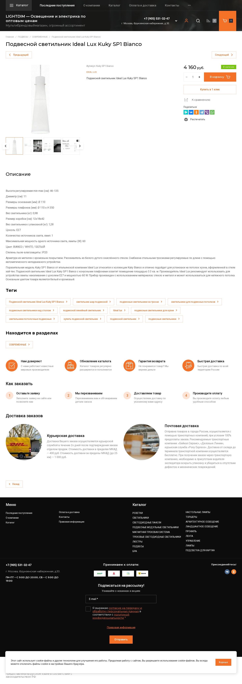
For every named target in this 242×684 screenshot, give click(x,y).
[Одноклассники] (196, 112)
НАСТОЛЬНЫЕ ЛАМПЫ (198, 512)
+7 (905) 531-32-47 (157, 18)
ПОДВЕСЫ (23, 37)
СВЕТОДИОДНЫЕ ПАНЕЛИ (147, 522)
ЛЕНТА (189, 536)
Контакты (172, 5)
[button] (176, 21)
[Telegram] (201, 112)
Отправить (121, 639)
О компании (91, 5)
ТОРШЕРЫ (191, 517)
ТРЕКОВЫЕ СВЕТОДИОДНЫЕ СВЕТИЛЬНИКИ (157, 537)
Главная (10, 37)
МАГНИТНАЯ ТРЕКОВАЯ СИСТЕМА (151, 532)
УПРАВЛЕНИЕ (193, 541)
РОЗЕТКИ (138, 513)
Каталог (114, 5)
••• (189, 5)
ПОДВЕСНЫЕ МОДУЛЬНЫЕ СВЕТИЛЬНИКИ (156, 527)
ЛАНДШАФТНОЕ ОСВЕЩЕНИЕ (202, 526)
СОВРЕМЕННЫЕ (40, 37)
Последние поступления (57, 5)
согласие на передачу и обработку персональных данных (117, 609)
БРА (135, 551)
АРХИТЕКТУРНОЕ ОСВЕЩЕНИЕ (202, 522)
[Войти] (186, 20)
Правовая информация (71, 522)
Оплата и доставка (142, 5)
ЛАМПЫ (190, 545)
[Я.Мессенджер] (186, 112)
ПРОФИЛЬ (191, 531)
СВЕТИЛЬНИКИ (141, 518)
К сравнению (201, 99)
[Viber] (207, 112)
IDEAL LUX (91, 72)
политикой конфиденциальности (111, 616)
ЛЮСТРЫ (137, 541)
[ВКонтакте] (191, 112)
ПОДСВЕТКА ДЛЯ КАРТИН (200, 550)
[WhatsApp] (212, 112)
